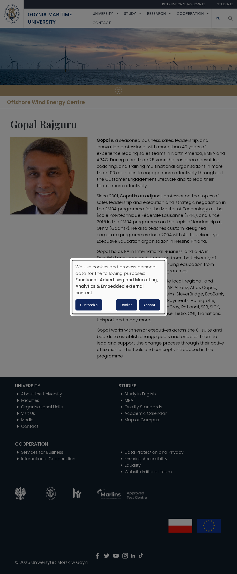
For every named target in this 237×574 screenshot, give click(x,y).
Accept (149, 305)
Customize (89, 305)
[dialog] (118, 287)
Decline (127, 305)
